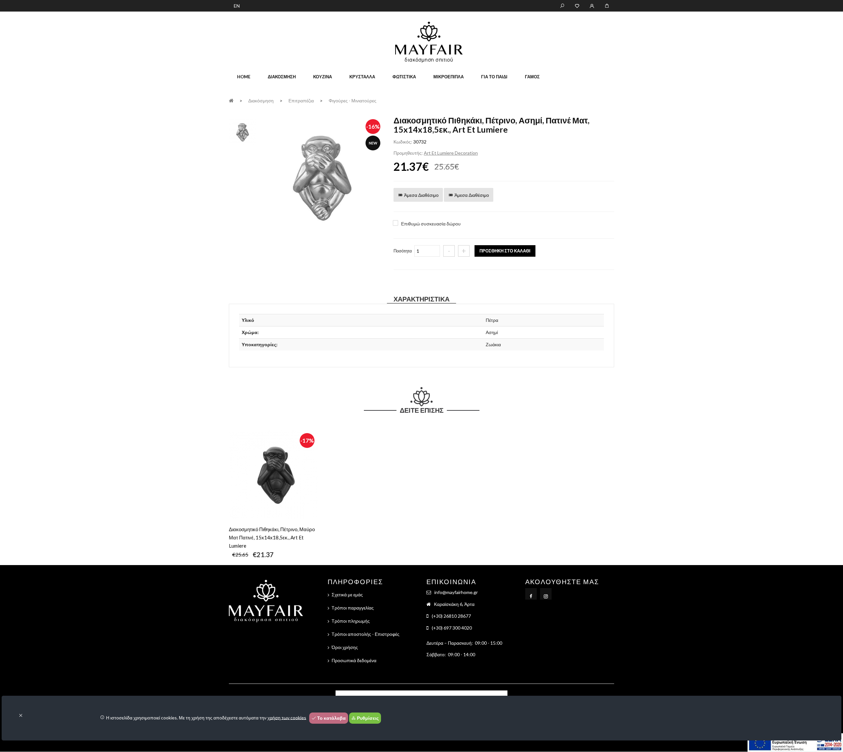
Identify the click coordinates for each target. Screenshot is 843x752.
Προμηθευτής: (408, 153)
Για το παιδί (494, 76)
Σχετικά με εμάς (347, 594)
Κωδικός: (403, 141)
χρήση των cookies (286, 717)
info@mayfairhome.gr (456, 592)
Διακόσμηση (282, 76)
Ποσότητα (403, 250)
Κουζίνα (322, 76)
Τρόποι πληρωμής (351, 621)
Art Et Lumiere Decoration (451, 153)
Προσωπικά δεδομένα (354, 660)
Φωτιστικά (404, 76)
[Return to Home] (231, 100)
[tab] (242, 132)
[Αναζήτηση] (562, 5)
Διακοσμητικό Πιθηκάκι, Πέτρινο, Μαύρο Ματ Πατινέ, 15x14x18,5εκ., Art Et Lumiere (272, 537)
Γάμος (532, 76)
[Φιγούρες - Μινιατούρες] (321, 179)
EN (237, 6)
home (243, 76)
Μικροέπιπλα (448, 76)
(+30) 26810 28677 (451, 616)
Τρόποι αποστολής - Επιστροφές (365, 634)
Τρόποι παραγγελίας (353, 607)
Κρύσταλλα (362, 76)
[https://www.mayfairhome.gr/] (577, 5)
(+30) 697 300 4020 (452, 628)
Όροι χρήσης (345, 647)
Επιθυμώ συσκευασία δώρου (431, 223)
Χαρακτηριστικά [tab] (421, 299)
